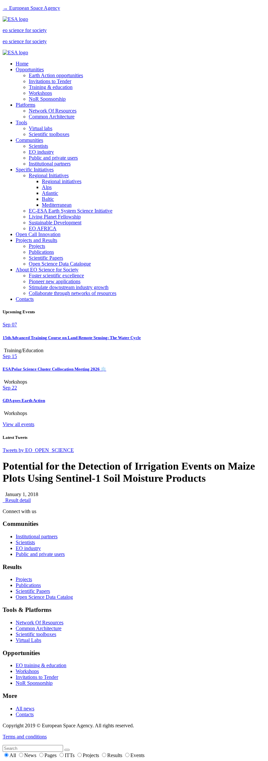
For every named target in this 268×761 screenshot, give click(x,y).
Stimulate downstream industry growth (69, 287)
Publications (41, 252)
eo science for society (25, 30)
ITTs (70, 755)
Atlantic (50, 193)
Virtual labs (40, 128)
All (13, 755)
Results (115, 755)
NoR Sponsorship (47, 99)
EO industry (41, 152)
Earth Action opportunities (56, 75)
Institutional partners (50, 163)
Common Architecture (52, 116)
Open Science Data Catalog (44, 597)
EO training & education (41, 665)
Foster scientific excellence (56, 275)
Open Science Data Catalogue (60, 264)
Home (22, 63)
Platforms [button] (25, 105)
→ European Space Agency (31, 8)
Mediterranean (57, 205)
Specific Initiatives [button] (35, 169)
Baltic (48, 199)
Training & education (51, 87)
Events (137, 755)
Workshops (40, 93)
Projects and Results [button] (36, 240)
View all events (18, 424)
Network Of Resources (52, 110)
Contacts (25, 299)
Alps (47, 187)
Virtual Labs (28, 640)
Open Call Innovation (38, 234)
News (31, 755)
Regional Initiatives (49, 175)
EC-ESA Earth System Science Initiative (70, 211)
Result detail (17, 500)
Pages (51, 755)
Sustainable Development (55, 222)
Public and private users (53, 158)
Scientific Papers (46, 258)
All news (25, 708)
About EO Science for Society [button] (47, 269)
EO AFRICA (43, 228)
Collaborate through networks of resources (72, 293)
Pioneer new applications (54, 281)
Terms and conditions (25, 736)
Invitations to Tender (50, 81)
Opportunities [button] (30, 69)
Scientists (38, 146)
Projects (37, 246)
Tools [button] (21, 122)
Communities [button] (29, 140)
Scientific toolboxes (49, 134)
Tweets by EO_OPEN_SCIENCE (38, 450)
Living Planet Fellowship (55, 216)
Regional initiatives (61, 181)
